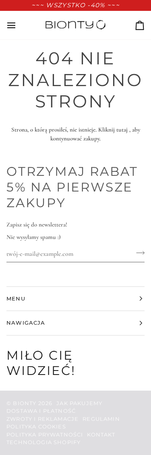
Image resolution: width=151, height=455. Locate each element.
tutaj (122, 129)
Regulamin (101, 419)
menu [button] (15, 298)
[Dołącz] (138, 252)
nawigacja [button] (26, 322)
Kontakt (101, 434)
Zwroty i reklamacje (42, 419)
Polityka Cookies (36, 426)
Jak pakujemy (79, 403)
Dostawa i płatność (41, 411)
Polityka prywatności (44, 434)
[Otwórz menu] (18, 25)
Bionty (24, 403)
